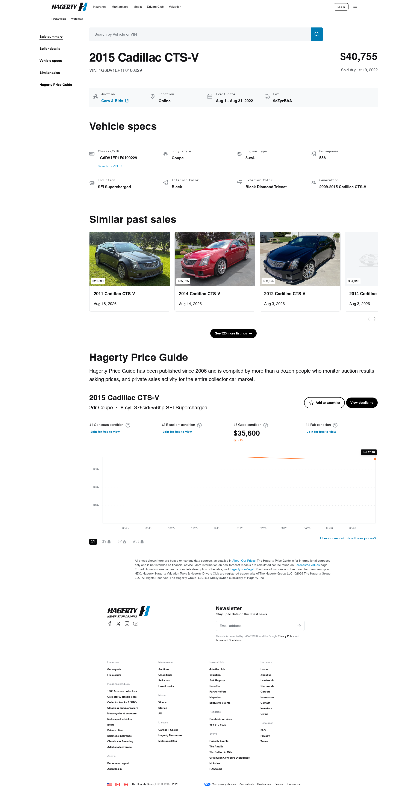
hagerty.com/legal (242, 569)
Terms (264, 741)
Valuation (215, 674)
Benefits (214, 686)
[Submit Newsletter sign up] (299, 625)
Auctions (163, 669)
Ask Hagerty (217, 680)
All (160, 713)
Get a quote (114, 669)
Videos (162, 702)
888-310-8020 (217, 724)
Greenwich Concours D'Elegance (229, 757)
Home (264, 669)
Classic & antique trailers (122, 707)
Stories (162, 707)
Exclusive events (219, 702)
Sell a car (164, 680)
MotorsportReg (167, 741)
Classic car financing (120, 741)
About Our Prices (244, 560)
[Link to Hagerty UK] (126, 784)
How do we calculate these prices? (348, 538)
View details (359, 402)
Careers (266, 691)
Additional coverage (119, 747)
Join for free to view (105, 431)
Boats (111, 724)
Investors (266, 708)
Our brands (267, 686)
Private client (115, 730)
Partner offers (218, 691)
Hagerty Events (219, 741)
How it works (166, 686)
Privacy (265, 735)
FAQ (263, 730)
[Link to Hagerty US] (109, 784)
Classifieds (165, 674)
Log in (341, 6)
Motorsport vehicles (119, 719)
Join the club (217, 669)
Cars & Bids (112, 101)
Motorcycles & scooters (122, 713)
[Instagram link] (127, 623)
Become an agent (118, 763)
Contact (265, 702)
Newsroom (267, 697)
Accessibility (246, 784)
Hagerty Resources (170, 735)
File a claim (114, 674)
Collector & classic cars (122, 696)
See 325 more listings (231, 333)
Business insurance (119, 735)
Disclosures (264, 784)
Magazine (215, 697)
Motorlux (214, 763)
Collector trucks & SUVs (122, 702)
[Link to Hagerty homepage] (128, 612)
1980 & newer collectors (122, 691)
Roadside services (220, 719)
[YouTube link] (135, 623)
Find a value (59, 18)
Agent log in (114, 768)
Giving (264, 713)
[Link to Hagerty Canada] (117, 784)
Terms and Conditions (228, 640)
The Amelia (216, 746)
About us (266, 674)
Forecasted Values (307, 565)
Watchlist (77, 18)
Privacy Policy (286, 636)
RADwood (215, 768)
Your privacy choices (224, 784)
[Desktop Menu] (355, 7)
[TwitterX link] (118, 623)
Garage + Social (168, 729)
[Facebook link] (110, 623)
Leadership (267, 680)
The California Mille (221, 752)
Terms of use (293, 784)
